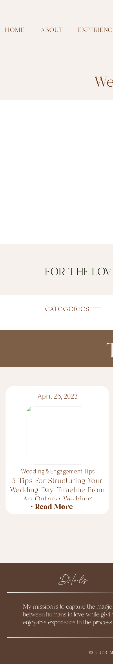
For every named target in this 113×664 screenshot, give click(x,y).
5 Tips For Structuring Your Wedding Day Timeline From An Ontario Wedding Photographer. (57, 495)
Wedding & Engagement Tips (58, 471)
